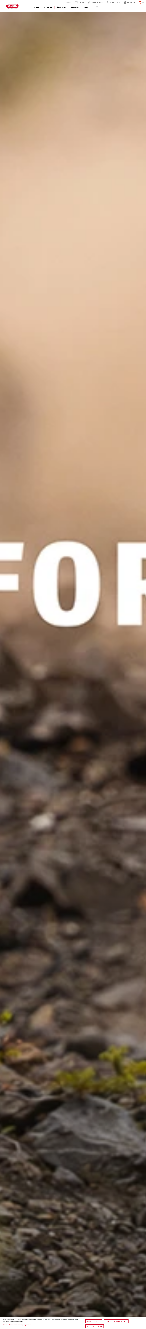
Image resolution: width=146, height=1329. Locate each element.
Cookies (5, 1325)
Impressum (27, 1325)
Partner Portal (115, 2)
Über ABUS (61, 7)
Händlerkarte (131, 2)
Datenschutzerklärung (16, 1325)
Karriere (68, 2)
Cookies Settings (94, 1321)
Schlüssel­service (97, 2)
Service (87, 7)
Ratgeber (75, 7)
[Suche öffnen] (97, 8)
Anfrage (81, 2)
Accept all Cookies (94, 1326)
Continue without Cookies (116, 1321)
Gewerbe (48, 7)
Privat (36, 7)
